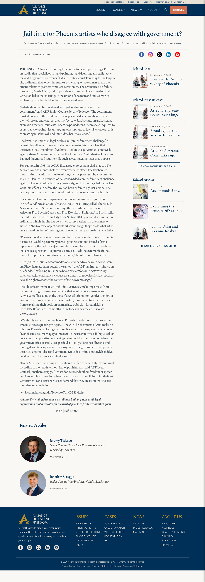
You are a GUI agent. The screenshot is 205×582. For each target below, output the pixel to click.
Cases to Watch (114, 527)
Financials (169, 544)
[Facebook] (141, 54)
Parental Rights (86, 527)
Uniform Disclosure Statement (128, 566)
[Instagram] (150, 54)
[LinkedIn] (168, 54)
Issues (100, 10)
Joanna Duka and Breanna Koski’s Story (164, 231)
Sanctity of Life (86, 536)
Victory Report (114, 532)
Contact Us (180, 1)
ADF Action (169, 540)
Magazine (139, 532)
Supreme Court (114, 523)
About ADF (168, 523)
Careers (148, 1)
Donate (178, 9)
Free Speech (83, 523)
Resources (133, 1)
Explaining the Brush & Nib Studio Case (166, 211)
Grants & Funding (173, 532)
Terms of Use (83, 566)
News (135, 10)
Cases (118, 10)
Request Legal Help (114, 1)
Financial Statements (102, 566)
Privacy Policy (68, 566)
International (162, 1)
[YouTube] (177, 54)
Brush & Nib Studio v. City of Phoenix (166, 81)
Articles (138, 523)
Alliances (168, 527)
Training (167, 536)
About (152, 10)
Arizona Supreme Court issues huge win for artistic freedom (164, 117)
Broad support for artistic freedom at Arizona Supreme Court (165, 137)
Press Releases (143, 527)
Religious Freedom (88, 532)
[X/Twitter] (159, 54)
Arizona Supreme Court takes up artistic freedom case (164, 157)
